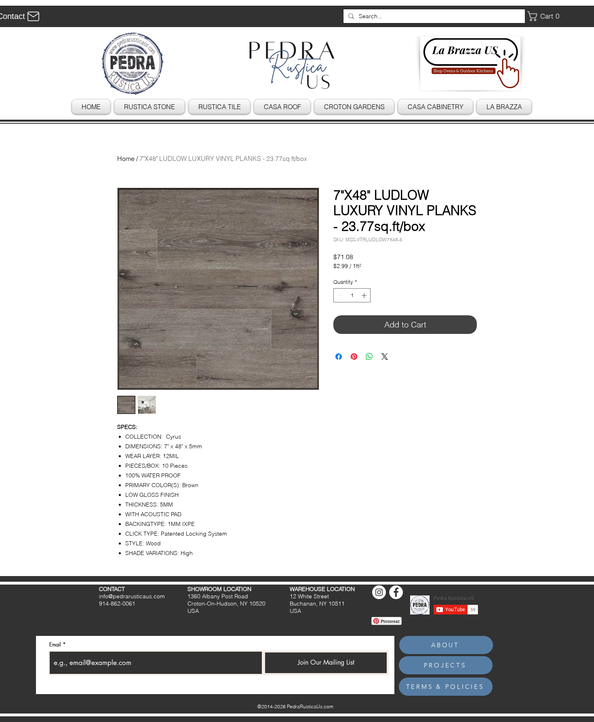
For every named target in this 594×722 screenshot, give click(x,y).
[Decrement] (339, 295)
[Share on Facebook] (338, 356)
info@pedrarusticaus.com (132, 596)
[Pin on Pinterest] (354, 356)
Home (126, 158)
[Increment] (365, 295)
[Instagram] (379, 592)
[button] (546, 16)
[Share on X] (385, 356)
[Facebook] (396, 592)
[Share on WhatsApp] (369, 356)
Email (55, 644)
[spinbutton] (352, 295)
